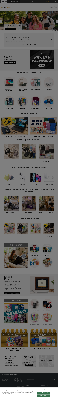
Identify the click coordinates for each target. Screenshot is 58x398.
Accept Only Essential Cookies (43, 392)
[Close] (56, 392)
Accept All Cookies (43, 395)
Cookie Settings (43, 389)
